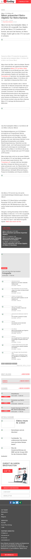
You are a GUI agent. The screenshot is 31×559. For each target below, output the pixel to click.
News (3, 10)
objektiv (14, 363)
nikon (2, 363)
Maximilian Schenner (8, 22)
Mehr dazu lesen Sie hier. (13, 221)
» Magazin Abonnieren (11, 488)
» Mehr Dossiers (24, 388)
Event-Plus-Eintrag (6, 525)
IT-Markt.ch (4, 533)
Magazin (3, 516)
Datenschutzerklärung (7, 550)
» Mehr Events (24, 381)
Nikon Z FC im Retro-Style (19, 68)
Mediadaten (4, 512)
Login (2, 527)
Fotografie (8, 363)
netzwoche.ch (5, 535)
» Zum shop (6, 492)
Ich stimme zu (9, 555)
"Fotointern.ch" (5, 76)
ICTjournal (4, 537)
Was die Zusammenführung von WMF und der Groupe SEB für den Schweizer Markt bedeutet (14, 452)
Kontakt (3, 522)
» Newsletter (7, 496)
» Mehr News (25, 374)
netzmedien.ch (5, 540)
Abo (2, 514)
